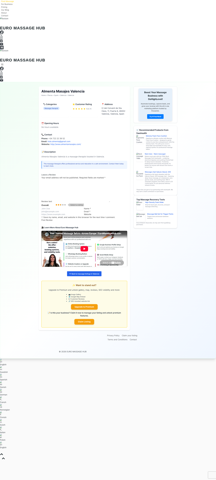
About (4, 13)
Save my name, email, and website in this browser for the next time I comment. (79, 217)
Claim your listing (129, 335)
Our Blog (5, 10)
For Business (7, 4)
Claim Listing (84, 322)
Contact (4, 16)
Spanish (3, 380)
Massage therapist (51, 108)
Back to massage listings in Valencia (84, 274)
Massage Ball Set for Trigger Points (160, 214)
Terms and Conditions (117, 339)
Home (43, 95)
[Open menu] (2, 64)
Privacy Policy (113, 335)
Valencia (63, 95)
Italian (2, 432)
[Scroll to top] (108, 454)
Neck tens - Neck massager (155, 154)
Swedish (4, 372)
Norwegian (5, 410)
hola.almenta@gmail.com (59, 141)
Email (87, 211)
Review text (46, 201)
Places (49, 95)
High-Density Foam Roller (154, 202)
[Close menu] (0, 462)
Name (87, 208)
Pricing (4, 7)
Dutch (2, 425)
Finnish (3, 417)
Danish (3, 387)
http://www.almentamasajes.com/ (65, 144)
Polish (2, 440)
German (3, 395)
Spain (56, 95)
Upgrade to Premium (84, 307)
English (3, 364)
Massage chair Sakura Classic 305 (158, 172)
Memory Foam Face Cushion (156, 136)
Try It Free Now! (155, 116)
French (3, 402)
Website (87, 214)
